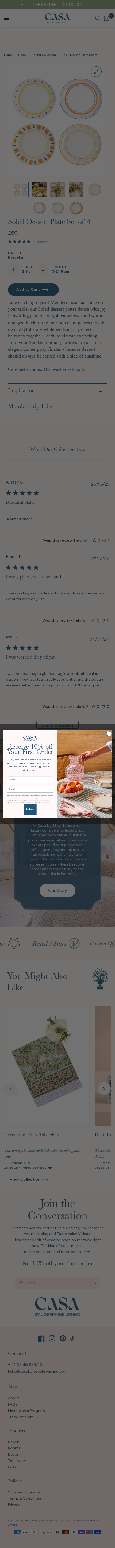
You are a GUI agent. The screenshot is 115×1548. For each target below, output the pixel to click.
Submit (30, 809)
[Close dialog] (108, 733)
